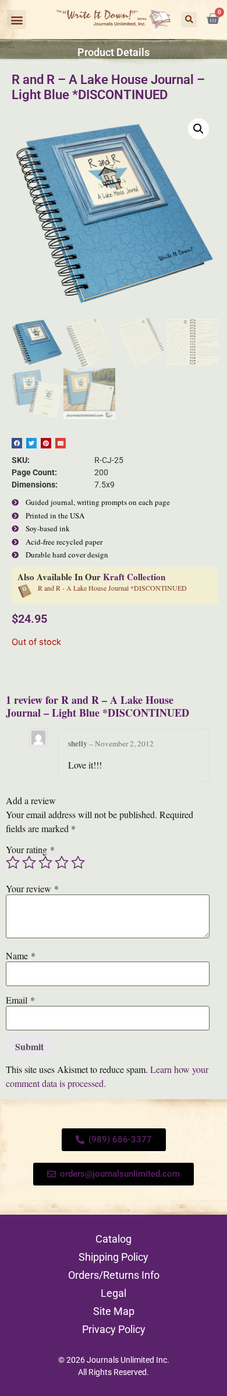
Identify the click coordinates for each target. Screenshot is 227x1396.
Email (20, 1000)
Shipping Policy (113, 1257)
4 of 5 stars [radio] (62, 862)
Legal (113, 1293)
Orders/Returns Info (113, 1275)
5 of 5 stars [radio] (78, 862)
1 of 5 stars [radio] (13, 862)
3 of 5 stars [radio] (45, 862)
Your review (32, 888)
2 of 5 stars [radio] (29, 862)
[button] (16, 19)
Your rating (30, 849)
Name (21, 955)
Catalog (113, 1239)
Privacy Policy (114, 1329)
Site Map (113, 1311)
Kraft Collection (134, 576)
